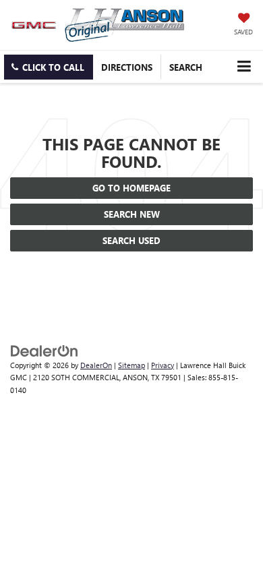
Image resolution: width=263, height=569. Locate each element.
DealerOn (96, 365)
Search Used (131, 240)
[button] (48, 67)
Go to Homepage (131, 187)
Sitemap (131, 365)
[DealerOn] (44, 349)
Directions (126, 67)
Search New (132, 214)
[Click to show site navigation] (244, 66)
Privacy (162, 365)
